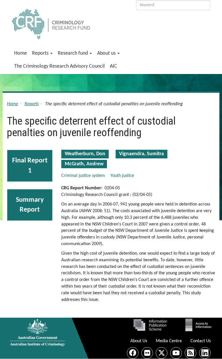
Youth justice (122, 175)
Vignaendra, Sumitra (141, 153)
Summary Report (30, 205)
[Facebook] (132, 353)
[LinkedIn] (205, 353)
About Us (138, 341)
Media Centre (169, 341)
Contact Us (200, 341)
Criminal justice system (83, 175)
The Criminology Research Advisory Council (59, 66)
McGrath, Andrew (84, 164)
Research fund (73, 53)
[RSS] (190, 353)
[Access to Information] (199, 325)
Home (20, 53)
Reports (41, 53)
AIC (113, 66)
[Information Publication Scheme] (150, 325)
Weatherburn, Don (85, 153)
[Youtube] (176, 353)
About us (107, 53)
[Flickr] (147, 353)
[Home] (69, 21)
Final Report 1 (29, 165)
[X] (161, 353)
